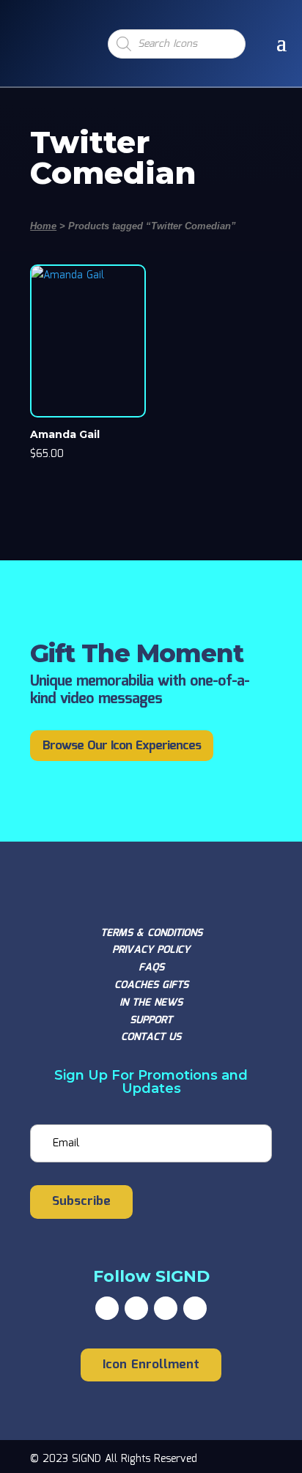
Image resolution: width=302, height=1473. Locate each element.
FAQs (151, 968)
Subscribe (81, 1202)
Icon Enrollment (151, 1365)
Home (43, 225)
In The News (151, 1003)
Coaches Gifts (151, 985)
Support (151, 1020)
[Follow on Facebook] (107, 1308)
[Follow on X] (136, 1308)
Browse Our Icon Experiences (122, 746)
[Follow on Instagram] (165, 1308)
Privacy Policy (151, 950)
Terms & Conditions (151, 933)
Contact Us (151, 1037)
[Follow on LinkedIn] (195, 1308)
